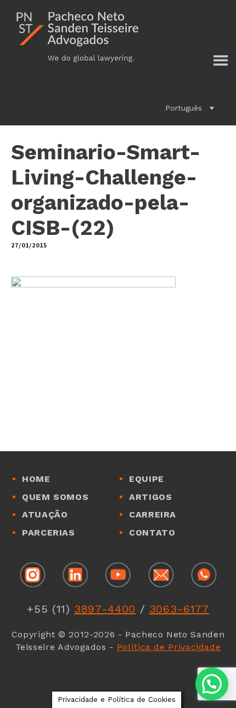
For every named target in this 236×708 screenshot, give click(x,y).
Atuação (45, 514)
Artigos (150, 497)
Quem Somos (55, 497)
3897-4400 (105, 608)
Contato (152, 532)
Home (36, 479)
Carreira (152, 514)
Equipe (146, 479)
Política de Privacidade (169, 647)
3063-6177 (179, 608)
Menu (220, 61)
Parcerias (48, 532)
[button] (190, 107)
